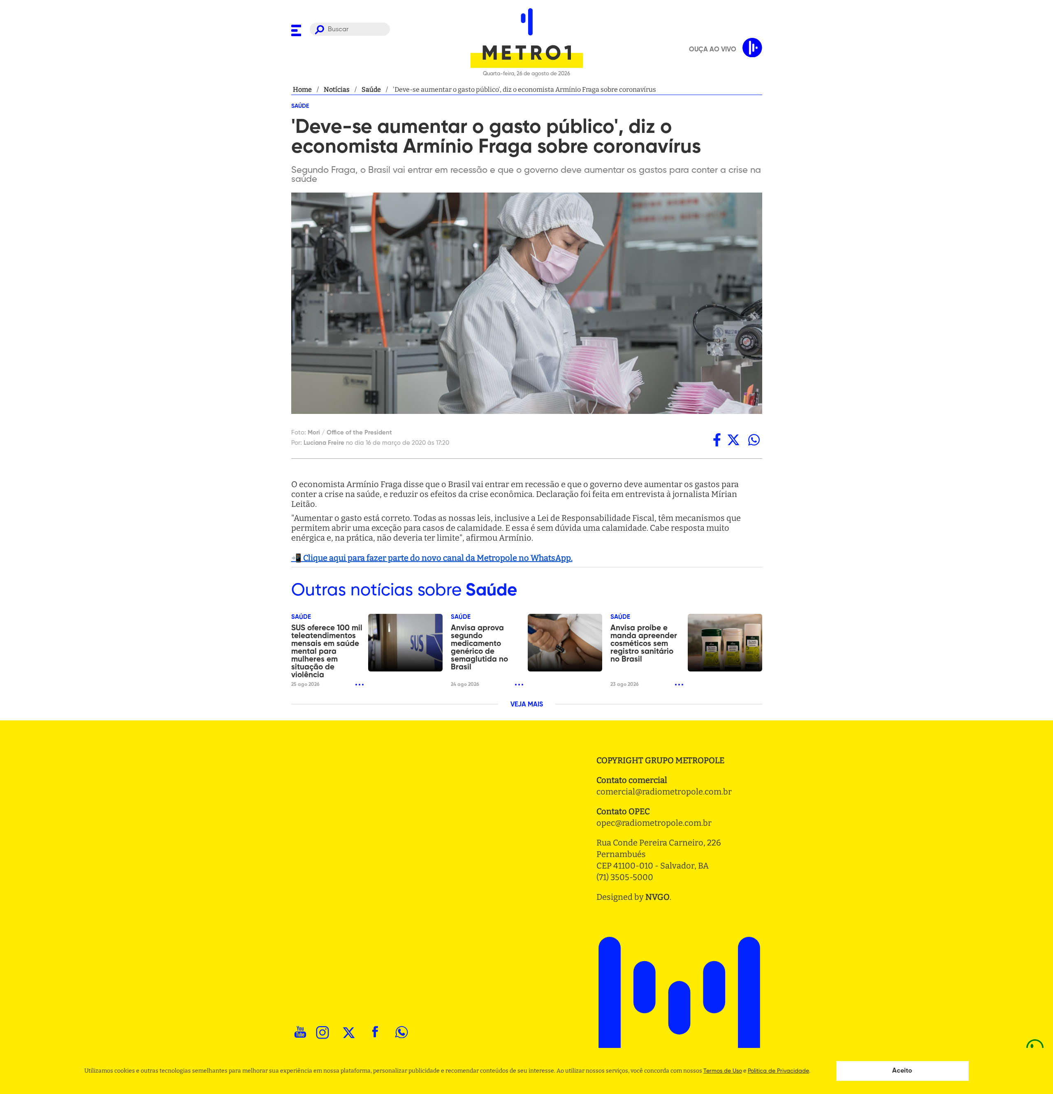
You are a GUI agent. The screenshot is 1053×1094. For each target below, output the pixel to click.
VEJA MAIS (526, 704)
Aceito (902, 1071)
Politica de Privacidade (778, 1071)
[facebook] (717, 440)
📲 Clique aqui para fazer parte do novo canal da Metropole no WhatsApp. (432, 558)
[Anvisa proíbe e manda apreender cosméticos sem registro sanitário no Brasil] (725, 642)
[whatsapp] (754, 440)
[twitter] (733, 440)
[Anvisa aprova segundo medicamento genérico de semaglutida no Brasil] (565, 642)
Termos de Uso (722, 1071)
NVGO (657, 897)
